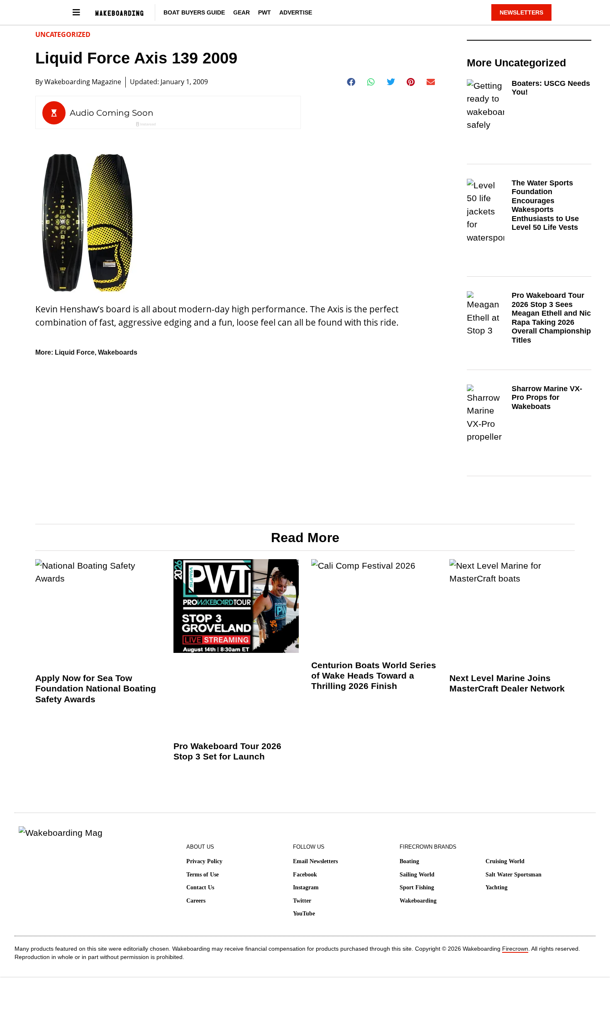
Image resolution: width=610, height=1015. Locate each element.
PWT (264, 12)
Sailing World (417, 874)
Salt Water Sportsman (514, 874)
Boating (409, 861)
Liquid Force (75, 352)
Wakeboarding (418, 901)
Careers (195, 901)
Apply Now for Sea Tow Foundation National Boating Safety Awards (95, 688)
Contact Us (200, 887)
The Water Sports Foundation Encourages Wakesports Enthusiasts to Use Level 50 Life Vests (545, 205)
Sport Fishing (417, 887)
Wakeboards (117, 352)
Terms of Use (202, 874)
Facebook (305, 874)
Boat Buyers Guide (194, 12)
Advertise (295, 12)
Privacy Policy (204, 861)
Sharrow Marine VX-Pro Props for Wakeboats (547, 398)
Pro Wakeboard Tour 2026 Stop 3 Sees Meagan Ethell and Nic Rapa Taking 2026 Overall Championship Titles (551, 317)
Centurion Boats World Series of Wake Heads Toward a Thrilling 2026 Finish (373, 675)
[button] (351, 82)
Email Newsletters (315, 861)
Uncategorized (62, 34)
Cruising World (505, 861)
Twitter (302, 901)
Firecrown (515, 948)
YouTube (304, 913)
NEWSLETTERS (521, 12)
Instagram (306, 887)
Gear (241, 12)
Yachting (497, 887)
